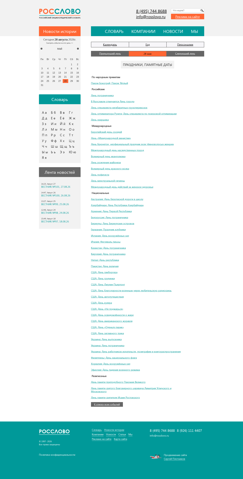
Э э (62, 152)
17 (42, 76)
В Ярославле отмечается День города (112, 101)
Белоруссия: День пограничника (109, 217)
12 (53, 72)
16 (77, 72)
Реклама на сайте (187, 16)
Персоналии (185, 44)
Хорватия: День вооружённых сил (110, 363)
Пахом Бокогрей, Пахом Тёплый (109, 83)
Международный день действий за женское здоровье (122, 187)
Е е (53, 118)
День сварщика (100, 119)
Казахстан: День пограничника (108, 248)
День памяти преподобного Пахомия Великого (118, 382)
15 (71, 72)
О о (71, 129)
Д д (44, 118)
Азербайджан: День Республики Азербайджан (117, 205)
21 (65, 76)
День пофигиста (100, 174)
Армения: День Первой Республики (111, 211)
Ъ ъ (71, 146)
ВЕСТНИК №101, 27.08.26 (55, 186)
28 (65, 81)
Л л (44, 129)
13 (59, 72)
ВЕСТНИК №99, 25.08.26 (55, 204)
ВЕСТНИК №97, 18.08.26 (55, 221)
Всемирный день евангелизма (108, 156)
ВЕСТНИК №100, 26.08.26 (55, 195)
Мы (194, 31)
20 (59, 76)
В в (62, 112)
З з (44, 123)
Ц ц (71, 140)
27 (59, 81)
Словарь (114, 31)
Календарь (110, 44)
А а (44, 112)
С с (62, 135)
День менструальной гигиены (108, 180)
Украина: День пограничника (107, 345)
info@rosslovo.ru (151, 16)
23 (77, 76)
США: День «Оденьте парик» (107, 327)
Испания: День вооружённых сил (110, 235)
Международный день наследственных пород (117, 150)
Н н (62, 129)
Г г (71, 112)
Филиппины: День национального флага (114, 357)
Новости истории (114, 429)
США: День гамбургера (104, 272)
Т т (71, 135)
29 (71, 81)
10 (42, 72)
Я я (44, 157)
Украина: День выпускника (106, 339)
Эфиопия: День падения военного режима (115, 369)
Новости (173, 31)
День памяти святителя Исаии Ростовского (115, 397)
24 (42, 81)
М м (54, 129)
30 (77, 81)
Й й (62, 123)
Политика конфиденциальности (57, 454)
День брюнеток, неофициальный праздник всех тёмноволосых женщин (132, 144)
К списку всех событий (107, 404)
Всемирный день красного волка (110, 168)
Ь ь (53, 152)
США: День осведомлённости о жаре (112, 315)
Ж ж (72, 118)
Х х (62, 140)
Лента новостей (60, 172)
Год (148, 44)
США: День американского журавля (111, 321)
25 (48, 81)
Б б (53, 112)
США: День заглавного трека (107, 333)
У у (44, 140)
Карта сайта (120, 439)
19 (53, 76)
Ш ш (54, 146)
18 (48, 76)
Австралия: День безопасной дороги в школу (117, 199)
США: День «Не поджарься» (107, 309)
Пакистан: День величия (105, 266)
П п (44, 135)
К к (71, 123)
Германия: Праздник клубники (108, 229)
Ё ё (62, 118)
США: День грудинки (103, 278)
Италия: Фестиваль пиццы (106, 241)
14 (65, 72)
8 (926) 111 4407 (189, 430)
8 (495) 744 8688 (151, 11)
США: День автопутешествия (107, 296)
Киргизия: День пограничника (108, 254)
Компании (143, 31)
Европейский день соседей (106, 132)
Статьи (122, 434)
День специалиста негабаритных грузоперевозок (119, 107)
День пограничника (102, 95)
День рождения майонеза (106, 162)
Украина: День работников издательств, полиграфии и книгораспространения (136, 351)
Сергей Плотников (174, 458)
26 (53, 81)
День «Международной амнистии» (111, 138)
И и (53, 123)
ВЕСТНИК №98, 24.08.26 (55, 212)
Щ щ (63, 146)
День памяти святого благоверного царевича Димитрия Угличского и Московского (131, 389)
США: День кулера (101, 302)
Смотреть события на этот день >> (59, 43)
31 (42, 85)
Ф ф (54, 140)
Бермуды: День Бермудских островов (112, 223)
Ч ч (44, 146)
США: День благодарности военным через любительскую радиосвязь (131, 290)
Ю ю (72, 152)
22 (71, 76)
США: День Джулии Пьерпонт (108, 284)
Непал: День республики (105, 260)
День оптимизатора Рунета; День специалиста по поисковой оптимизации (134, 113)
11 (48, 72)
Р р (53, 135)
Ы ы (45, 152)
